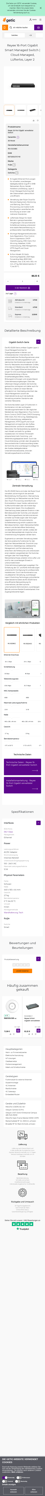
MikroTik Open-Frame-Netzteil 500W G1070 (22, 1118)
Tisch (21, 912)
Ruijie (10, 165)
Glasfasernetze (11, 1062)
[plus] (37, 281)
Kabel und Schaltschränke (15, 1068)
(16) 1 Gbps (8, 832)
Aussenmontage (12, 1083)
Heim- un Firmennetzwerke (16, 1053)
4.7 (6, 1014)
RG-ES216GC (12, 643)
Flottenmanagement (14, 1065)
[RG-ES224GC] (27, 636)
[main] (9, 20)
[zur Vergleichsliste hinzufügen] (33, 120)
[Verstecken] (38, 342)
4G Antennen (11, 1086)
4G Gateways (11, 1092)
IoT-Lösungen (11, 1059)
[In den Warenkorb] (19, 1033)
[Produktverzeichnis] (5, 27)
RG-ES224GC (27, 643)
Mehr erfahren (17, 1472)
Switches (14, 35)
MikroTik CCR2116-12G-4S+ (15, 1107)
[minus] (8, 281)
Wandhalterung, (11, 912)
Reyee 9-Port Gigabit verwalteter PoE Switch (32, 1019)
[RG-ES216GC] (11, 636)
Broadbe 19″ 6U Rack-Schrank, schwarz (20, 1124)
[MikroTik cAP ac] (12, 1005)
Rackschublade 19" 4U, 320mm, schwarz (21, 1121)
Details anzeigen (9, 1484)
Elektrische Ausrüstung (14, 1056)
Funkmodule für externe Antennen (19, 1080)
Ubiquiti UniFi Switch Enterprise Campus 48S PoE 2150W (21, 1114)
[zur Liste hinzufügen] (37, 120)
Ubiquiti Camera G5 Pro (15, 1110)
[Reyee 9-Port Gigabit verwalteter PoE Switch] (32, 1005)
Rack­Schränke (11, 1089)
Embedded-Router (13, 1095)
